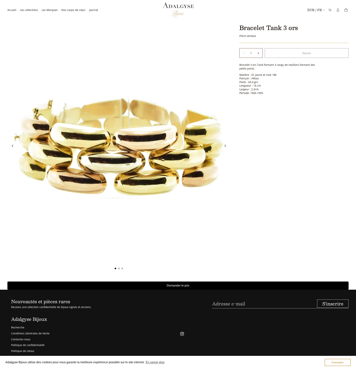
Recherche (17, 327)
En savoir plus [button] (155, 362)
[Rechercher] (330, 10)
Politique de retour (22, 351)
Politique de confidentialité (27, 345)
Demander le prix (178, 285)
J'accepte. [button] (337, 362)
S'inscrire (332, 303)
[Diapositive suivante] (226, 146)
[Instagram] (182, 334)
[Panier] (346, 10)
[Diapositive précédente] (11, 146)
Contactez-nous (20, 339)
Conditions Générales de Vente (30, 333)
